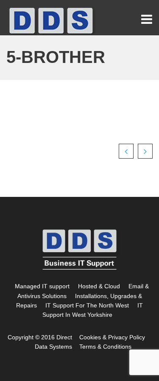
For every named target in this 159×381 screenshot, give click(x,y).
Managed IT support (42, 286)
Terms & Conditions (105, 346)
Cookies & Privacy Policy (112, 337)
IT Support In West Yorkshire (92, 310)
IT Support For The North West (87, 305)
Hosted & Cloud (99, 286)
